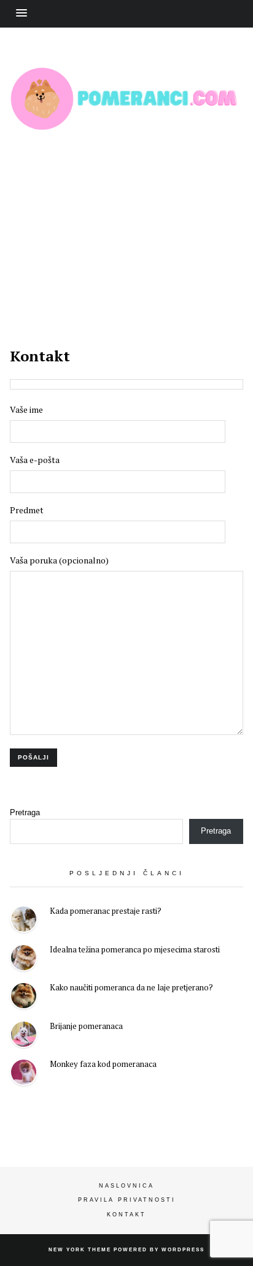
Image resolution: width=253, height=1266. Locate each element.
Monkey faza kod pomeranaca (103, 1063)
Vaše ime (26, 409)
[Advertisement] (126, 224)
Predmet (27, 510)
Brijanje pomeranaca (86, 1025)
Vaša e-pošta (35, 459)
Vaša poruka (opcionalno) (59, 560)
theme (99, 1250)
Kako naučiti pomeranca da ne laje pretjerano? (131, 987)
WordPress (183, 1250)
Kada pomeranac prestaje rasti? (106, 910)
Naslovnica (126, 1186)
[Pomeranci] (126, 121)
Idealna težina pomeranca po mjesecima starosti (135, 949)
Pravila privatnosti (127, 1200)
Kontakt (126, 1214)
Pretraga (25, 812)
